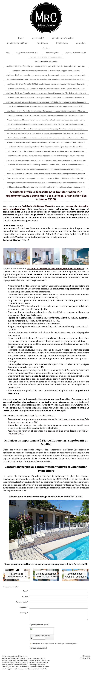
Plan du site (23, 656)
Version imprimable (11, 656)
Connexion (86, 656)
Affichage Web (85, 658)
